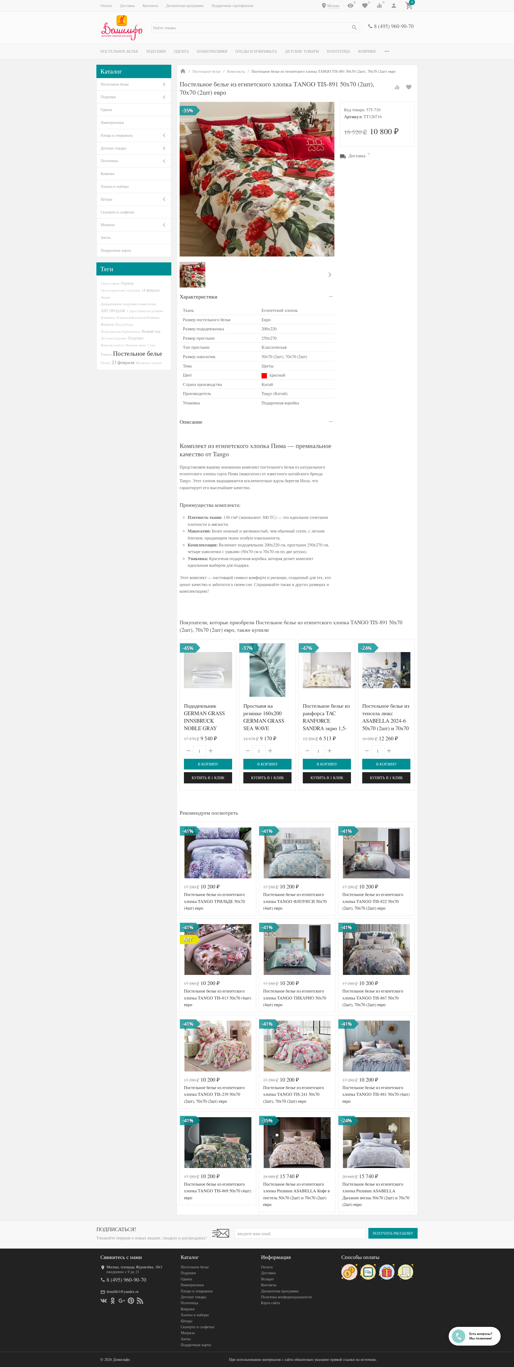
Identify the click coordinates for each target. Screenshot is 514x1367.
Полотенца (338, 51)
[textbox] (255, 27)
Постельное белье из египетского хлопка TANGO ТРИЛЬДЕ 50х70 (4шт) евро (214, 901)
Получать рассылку (393, 1233)
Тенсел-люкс (110, 283)
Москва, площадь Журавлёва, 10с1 (134, 1266)
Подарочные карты (116, 250)
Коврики (367, 51)
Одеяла (181, 51)
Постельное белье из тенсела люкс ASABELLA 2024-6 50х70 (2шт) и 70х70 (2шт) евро (385, 720)
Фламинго (108, 317)
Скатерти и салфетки (117, 212)
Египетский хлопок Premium (138, 317)
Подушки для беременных (120, 331)
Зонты (106, 237)
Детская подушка (114, 338)
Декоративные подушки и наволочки (128, 303)
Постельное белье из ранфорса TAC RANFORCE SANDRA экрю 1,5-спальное (326, 720)
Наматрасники (212, 51)
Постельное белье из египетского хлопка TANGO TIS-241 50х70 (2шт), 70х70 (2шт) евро (293, 1094)
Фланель (107, 324)
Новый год (151, 331)
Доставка (127, 5)
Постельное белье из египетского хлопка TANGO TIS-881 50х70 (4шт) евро (376, 1094)
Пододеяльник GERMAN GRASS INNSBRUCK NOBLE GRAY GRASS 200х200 (204, 720)
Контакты (150, 5)
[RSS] (140, 1300)
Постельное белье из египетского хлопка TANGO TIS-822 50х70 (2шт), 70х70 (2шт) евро (372, 901)
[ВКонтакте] (103, 1300)
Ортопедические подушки (120, 290)
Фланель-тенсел (112, 345)
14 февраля (150, 290)
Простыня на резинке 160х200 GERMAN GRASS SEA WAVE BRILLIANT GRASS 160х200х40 (266, 724)
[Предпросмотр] (208, 670)
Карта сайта (270, 1302)
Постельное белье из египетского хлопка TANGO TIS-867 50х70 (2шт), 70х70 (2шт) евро (372, 997)
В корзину (208, 764)
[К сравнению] (397, 87)
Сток (151, 345)
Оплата (106, 5)
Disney (105, 362)
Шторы (106, 199)
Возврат (267, 1278)
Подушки (156, 51)
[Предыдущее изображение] (187, 670)
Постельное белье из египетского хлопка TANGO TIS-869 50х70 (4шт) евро (217, 1190)
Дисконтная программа (184, 5)
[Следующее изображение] (229, 670)
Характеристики (198, 296)
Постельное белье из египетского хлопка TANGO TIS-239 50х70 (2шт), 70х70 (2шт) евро (214, 1094)
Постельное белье (119, 51)
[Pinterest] (131, 1300)
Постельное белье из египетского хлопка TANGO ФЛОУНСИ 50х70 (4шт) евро (295, 901)
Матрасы (108, 224)
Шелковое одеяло (149, 362)
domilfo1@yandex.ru (123, 1291)
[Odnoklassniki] (112, 1300)
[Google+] (122, 1300)
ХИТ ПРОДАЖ (113, 310)
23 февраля (123, 362)
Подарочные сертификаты (232, 5)
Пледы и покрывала (256, 51)
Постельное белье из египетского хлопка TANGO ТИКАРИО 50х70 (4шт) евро (294, 997)
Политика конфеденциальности (286, 1296)
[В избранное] (409, 87)
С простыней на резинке (145, 310)
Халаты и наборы (114, 186)
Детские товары (302, 51)
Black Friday (124, 324)
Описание (191, 421)
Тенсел (106, 354)
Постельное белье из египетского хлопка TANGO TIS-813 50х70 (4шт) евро (217, 997)
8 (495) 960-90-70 (394, 26)
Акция (105, 297)
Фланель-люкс (135, 345)
